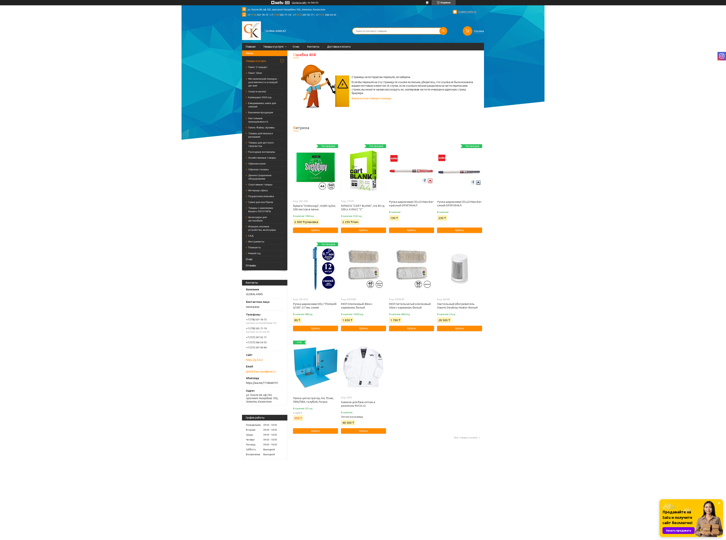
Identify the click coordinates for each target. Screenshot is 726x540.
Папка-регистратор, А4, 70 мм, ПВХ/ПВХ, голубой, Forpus (313, 400)
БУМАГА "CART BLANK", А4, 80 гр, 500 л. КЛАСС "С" (363, 207)
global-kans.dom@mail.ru (261, 371)
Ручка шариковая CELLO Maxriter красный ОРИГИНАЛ (411, 203)
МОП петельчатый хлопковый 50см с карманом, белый (410, 305)
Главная (250, 46)
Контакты (313, 46)
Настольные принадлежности (258, 120)
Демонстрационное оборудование (259, 177)
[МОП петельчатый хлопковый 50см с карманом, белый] (411, 268)
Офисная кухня (257, 163)
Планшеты (254, 247)
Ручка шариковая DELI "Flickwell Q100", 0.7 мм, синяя (315, 305)
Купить (315, 230)
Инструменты (256, 241)
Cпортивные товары (260, 184)
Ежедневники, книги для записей (262, 105)
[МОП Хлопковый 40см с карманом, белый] (363, 268)
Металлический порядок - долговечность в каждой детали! (263, 82)
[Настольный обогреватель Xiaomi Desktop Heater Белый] (459, 268)
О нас (296, 46)
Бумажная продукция (260, 112)
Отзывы (251, 265)
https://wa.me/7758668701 (262, 382)
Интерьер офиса (258, 190)
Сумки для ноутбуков (260, 202)
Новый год (254, 253)
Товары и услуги (273, 46)
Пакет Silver (255, 73)
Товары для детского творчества (261, 144)
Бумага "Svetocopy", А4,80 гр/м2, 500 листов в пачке (314, 207)
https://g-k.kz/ (254, 359)
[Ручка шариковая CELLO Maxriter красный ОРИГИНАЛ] (411, 170)
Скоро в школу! (257, 91)
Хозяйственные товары (262, 157)
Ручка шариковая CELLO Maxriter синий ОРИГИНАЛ (459, 203)
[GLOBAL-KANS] (251, 30)
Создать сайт (299, 2)
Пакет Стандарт (258, 67)
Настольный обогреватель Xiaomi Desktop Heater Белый (457, 305)
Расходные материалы (261, 151)
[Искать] (443, 31)
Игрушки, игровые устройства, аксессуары (262, 228)
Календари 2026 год (259, 97)
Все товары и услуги (465, 437)
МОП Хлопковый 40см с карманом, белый (356, 305)
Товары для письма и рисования (260, 135)
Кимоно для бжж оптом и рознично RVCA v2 (358, 403)
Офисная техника (258, 169)
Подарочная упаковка (261, 196)
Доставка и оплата (339, 46)
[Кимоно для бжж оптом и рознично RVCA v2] (363, 367)
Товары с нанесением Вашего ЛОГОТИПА (260, 210)
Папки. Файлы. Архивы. (261, 127)
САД (251, 235)
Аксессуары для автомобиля (257, 219)
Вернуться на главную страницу (371, 98)
